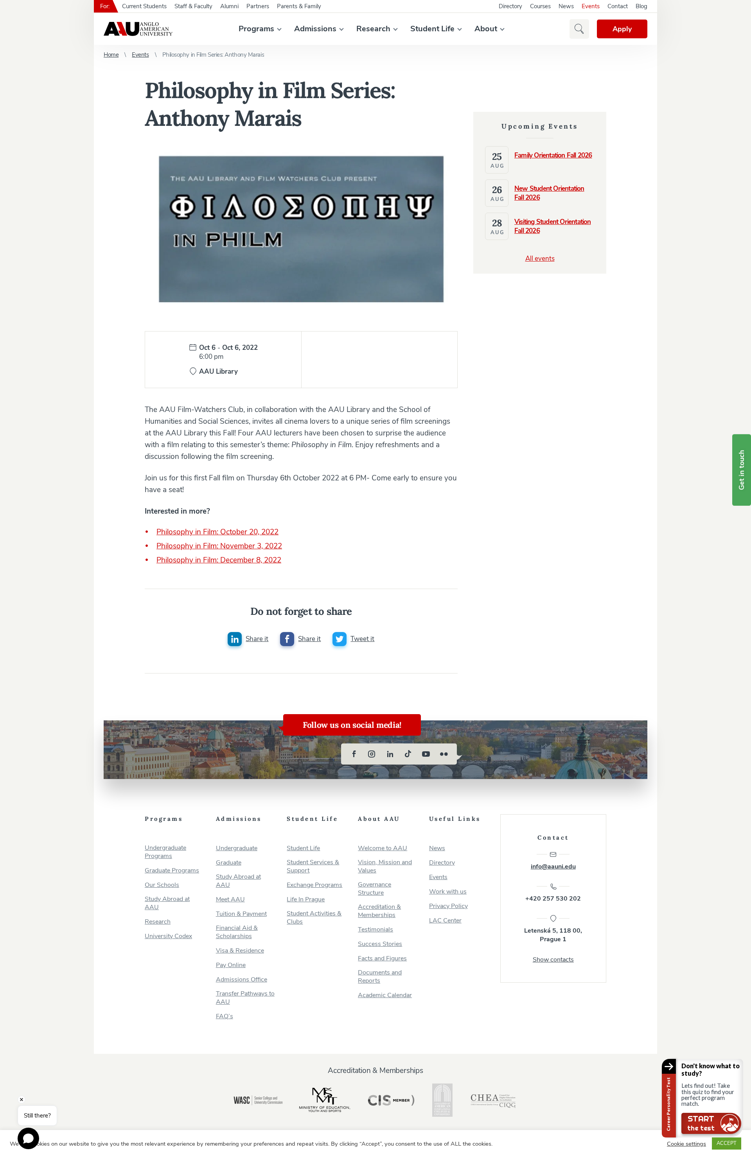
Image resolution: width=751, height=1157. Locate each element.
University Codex (168, 936)
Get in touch (741, 470)
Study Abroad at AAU (167, 903)
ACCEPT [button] (727, 1143)
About (485, 28)
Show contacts (553, 959)
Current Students (144, 6)
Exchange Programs (314, 885)
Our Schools (162, 885)
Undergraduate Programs (165, 852)
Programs (256, 28)
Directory (510, 6)
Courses (540, 6)
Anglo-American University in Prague (138, 29)
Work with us (448, 892)
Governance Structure (374, 889)
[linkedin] (390, 754)
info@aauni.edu (553, 866)
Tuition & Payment (241, 914)
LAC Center (445, 921)
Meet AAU (230, 900)
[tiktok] (408, 754)
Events (591, 6)
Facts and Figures (382, 959)
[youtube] (426, 754)
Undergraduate (236, 848)
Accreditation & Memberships (379, 911)
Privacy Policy (448, 906)
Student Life (432, 28)
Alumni (229, 6)
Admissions (315, 28)
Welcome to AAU (382, 848)
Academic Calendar (385, 995)
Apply (622, 29)
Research (373, 28)
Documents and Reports (380, 977)
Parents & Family (299, 6)
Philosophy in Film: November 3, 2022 (219, 546)
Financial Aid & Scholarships (237, 932)
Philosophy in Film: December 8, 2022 (218, 560)
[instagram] (372, 754)
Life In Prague (306, 900)
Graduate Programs (172, 871)
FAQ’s (224, 1016)
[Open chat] (28, 1138)
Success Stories (380, 944)
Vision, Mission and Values (385, 866)
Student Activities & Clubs (314, 918)
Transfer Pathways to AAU (245, 998)
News (566, 6)
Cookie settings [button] (686, 1143)
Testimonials (375, 930)
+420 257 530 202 (553, 898)
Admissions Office (241, 980)
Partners (257, 6)
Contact (617, 6)
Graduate (228, 863)
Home (111, 55)
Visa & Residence (240, 951)
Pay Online (231, 965)
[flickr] (444, 754)
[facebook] (354, 754)
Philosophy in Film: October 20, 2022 (217, 532)
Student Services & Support (313, 866)
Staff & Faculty (193, 6)
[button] (579, 29)
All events (540, 258)
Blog (641, 6)
